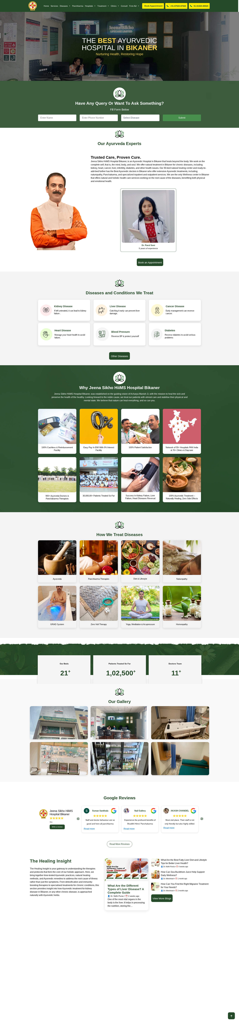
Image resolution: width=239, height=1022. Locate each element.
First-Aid (133, 6)
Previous (78, 818)
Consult (124, 6)
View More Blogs (162, 898)
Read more (89, 829)
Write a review (57, 827)
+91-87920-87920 (178, 6)
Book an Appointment (150, 262)
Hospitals (89, 6)
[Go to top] (231, 1015)
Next (201, 818)
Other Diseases (119, 356)
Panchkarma (77, 6)
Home (46, 6)
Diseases (64, 6)
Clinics (113, 6)
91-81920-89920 (201, 6)
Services (54, 6)
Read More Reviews (120, 844)
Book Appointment (153, 6)
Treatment (101, 6)
